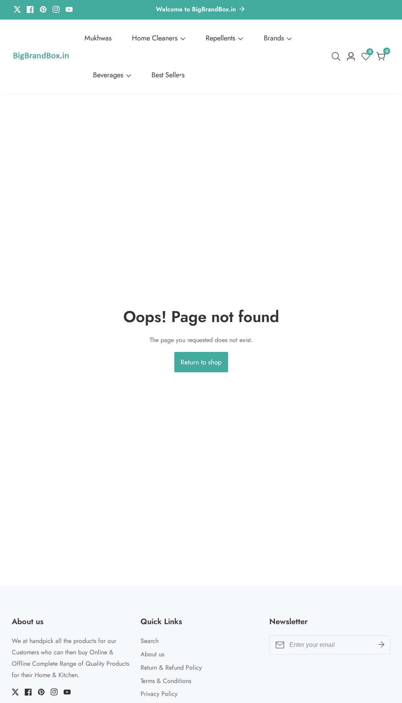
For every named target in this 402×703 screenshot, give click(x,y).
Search (150, 640)
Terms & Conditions (166, 680)
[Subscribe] (381, 644)
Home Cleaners (154, 38)
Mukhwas (97, 38)
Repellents (220, 38)
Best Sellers (168, 75)
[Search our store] (338, 56)
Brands (274, 38)
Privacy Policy (159, 693)
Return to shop (201, 362)
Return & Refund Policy (171, 667)
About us (152, 654)
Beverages (108, 75)
